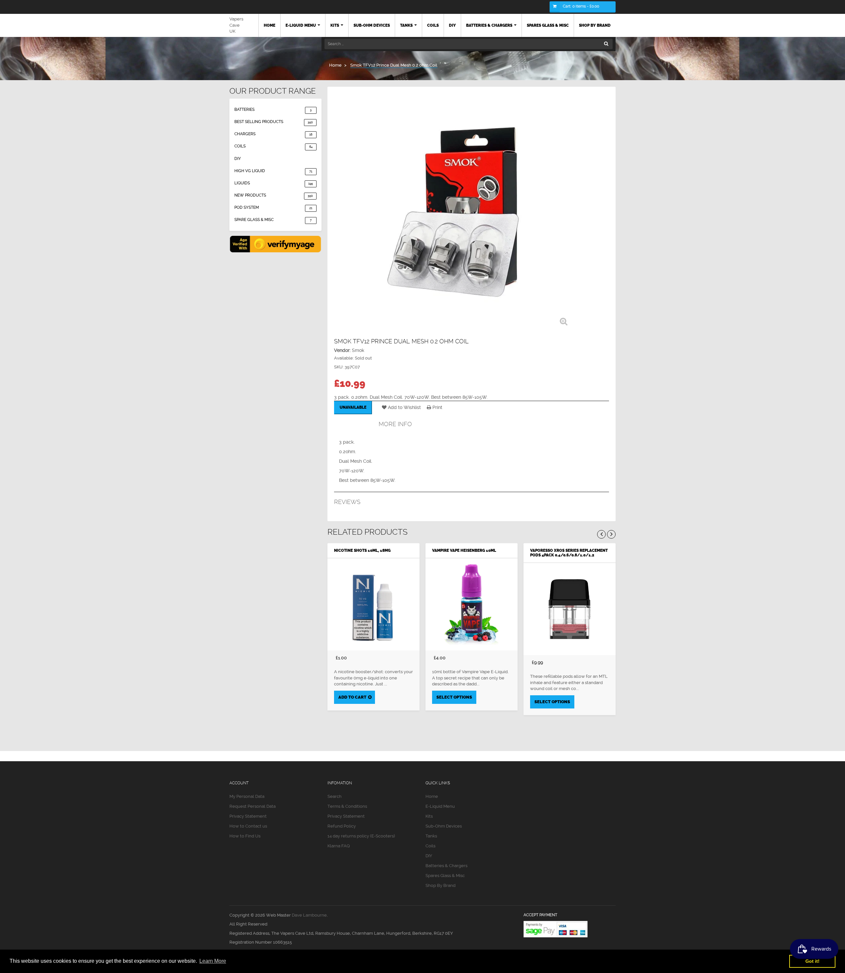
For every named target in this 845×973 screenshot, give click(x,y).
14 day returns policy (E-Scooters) (361, 835)
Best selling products (273, 121)
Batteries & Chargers (446, 865)
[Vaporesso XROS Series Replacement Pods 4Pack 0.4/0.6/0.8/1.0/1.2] (570, 609)
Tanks (431, 835)
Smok (358, 350)
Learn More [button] (212, 961)
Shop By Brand (440, 885)
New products (273, 195)
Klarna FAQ (338, 845)
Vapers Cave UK (236, 25)
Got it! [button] (812, 961)
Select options (454, 697)
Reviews (347, 501)
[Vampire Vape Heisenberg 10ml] (471, 604)
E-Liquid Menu (440, 806)
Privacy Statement (248, 816)
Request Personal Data (252, 806)
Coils (273, 146)
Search (334, 796)
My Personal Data (246, 796)
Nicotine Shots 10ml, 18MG (362, 550)
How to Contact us (248, 826)
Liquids (273, 183)
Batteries (273, 109)
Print (436, 407)
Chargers (273, 134)
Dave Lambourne (309, 915)
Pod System (273, 207)
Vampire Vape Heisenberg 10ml (464, 550)
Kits (429, 816)
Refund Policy (341, 826)
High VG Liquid (273, 171)
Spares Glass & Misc (445, 875)
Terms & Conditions (347, 806)
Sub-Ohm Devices (443, 826)
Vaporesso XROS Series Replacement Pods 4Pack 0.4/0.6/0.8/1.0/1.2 (569, 552)
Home (431, 796)
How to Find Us (244, 835)
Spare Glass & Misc (273, 219)
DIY (237, 158)
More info (395, 424)
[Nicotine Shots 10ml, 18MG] (373, 604)
